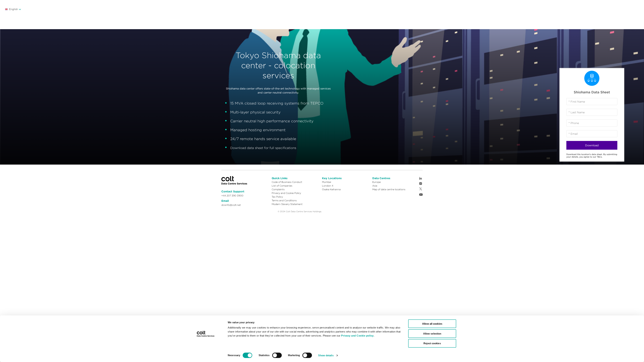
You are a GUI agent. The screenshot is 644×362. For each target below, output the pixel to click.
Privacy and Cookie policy (357, 335)
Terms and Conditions (284, 200)
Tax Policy (277, 196)
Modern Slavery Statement (287, 204)
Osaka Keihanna (331, 189)
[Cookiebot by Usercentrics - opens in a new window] (205, 355)
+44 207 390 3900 (232, 195)
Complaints (278, 189)
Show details (325, 355)
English (13, 9)
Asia (374, 185)
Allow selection (432, 333)
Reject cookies (432, 343)
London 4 (327, 185)
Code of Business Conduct (287, 182)
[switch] (277, 355)
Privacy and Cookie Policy (286, 193)
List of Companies (282, 185)
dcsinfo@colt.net (231, 204)
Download (592, 145)
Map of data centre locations (388, 189)
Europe (376, 182)
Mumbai (326, 182)
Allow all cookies (432, 323)
